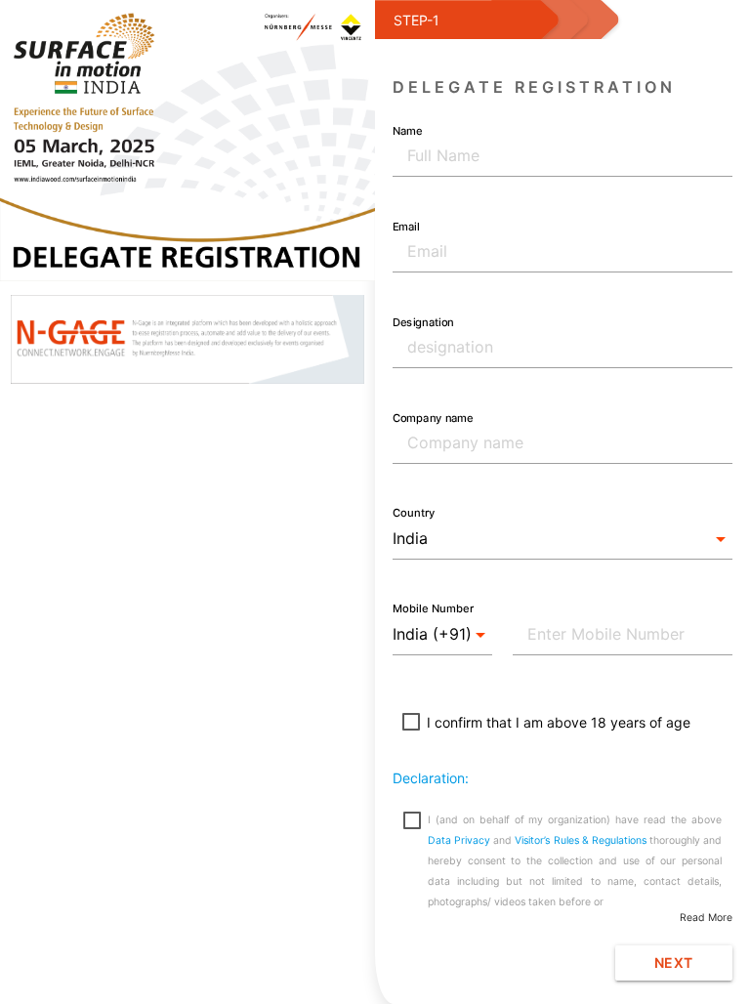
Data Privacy (460, 840)
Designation (423, 321)
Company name (433, 417)
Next (673, 962)
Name (407, 130)
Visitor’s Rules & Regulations (580, 840)
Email (406, 225)
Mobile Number (433, 608)
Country (414, 513)
